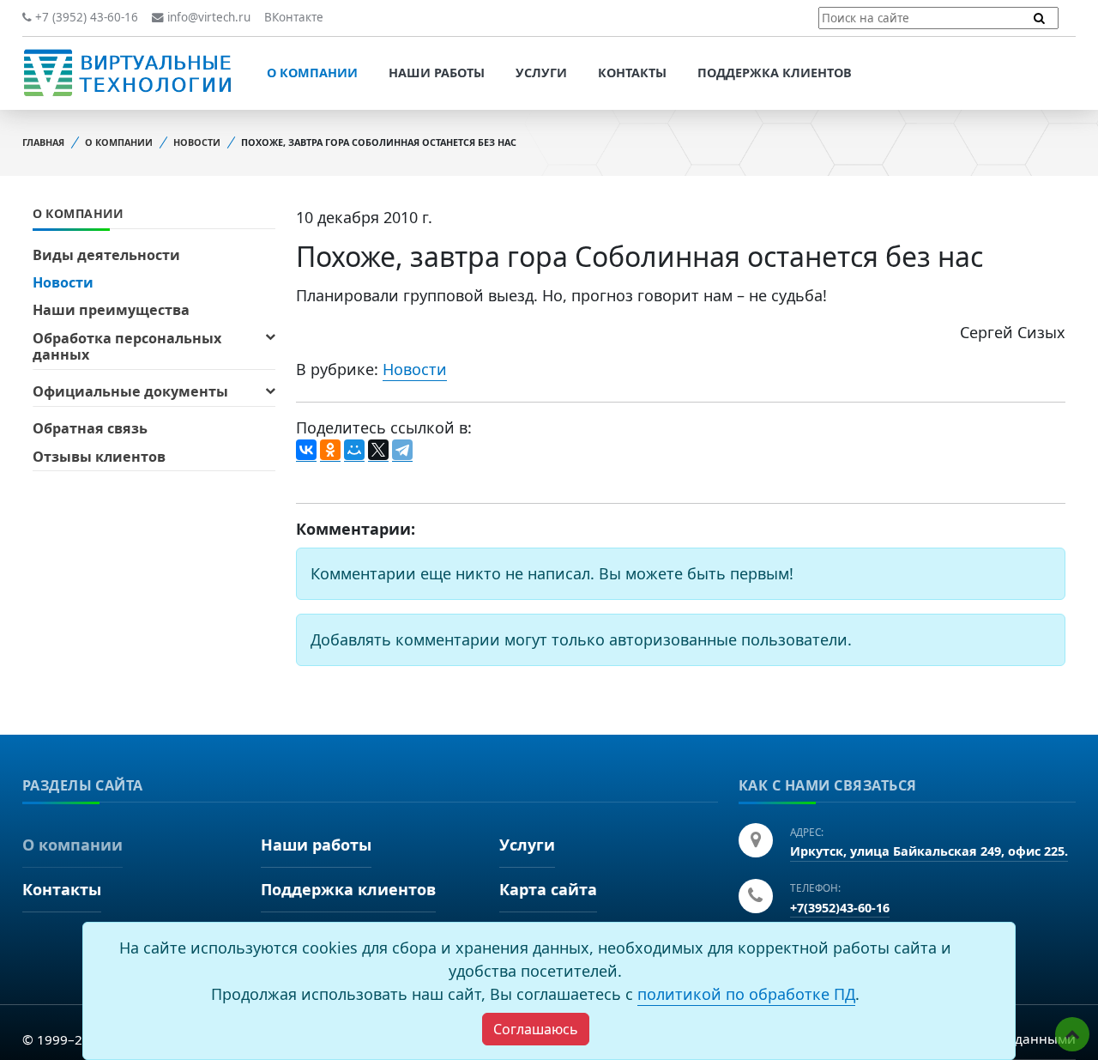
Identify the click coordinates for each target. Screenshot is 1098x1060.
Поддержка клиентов (774, 72)
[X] (378, 450)
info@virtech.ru (207, 17)
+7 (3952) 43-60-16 (85, 17)
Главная (43, 142)
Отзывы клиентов (99, 456)
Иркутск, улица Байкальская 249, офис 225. (929, 851)
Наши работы (437, 72)
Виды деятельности (106, 254)
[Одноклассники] (330, 450)
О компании (312, 72)
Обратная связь (90, 428)
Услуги (541, 72)
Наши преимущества (111, 309)
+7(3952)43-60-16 (840, 907)
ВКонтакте (293, 17)
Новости (196, 142)
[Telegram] (402, 450)
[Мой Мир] (354, 450)
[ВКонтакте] (306, 450)
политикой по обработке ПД (746, 994)
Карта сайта (548, 889)
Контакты (632, 72)
